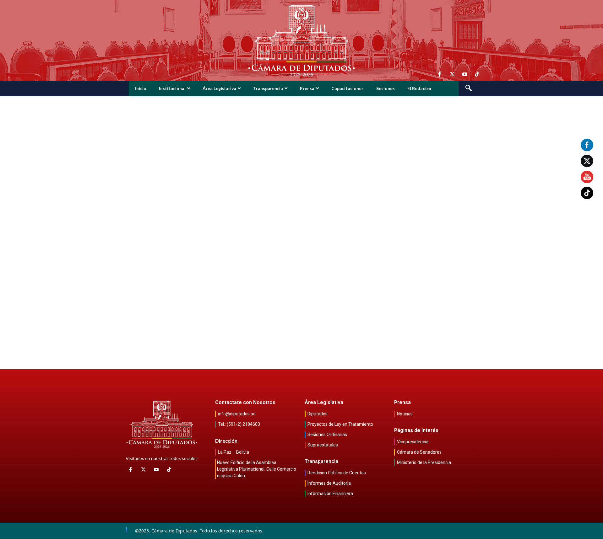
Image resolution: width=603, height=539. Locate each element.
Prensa (307, 88)
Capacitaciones (347, 88)
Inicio (140, 88)
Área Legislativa (219, 88)
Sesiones (385, 88)
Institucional (172, 88)
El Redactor (419, 88)
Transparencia (268, 88)
